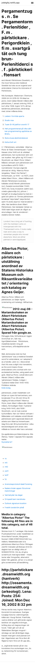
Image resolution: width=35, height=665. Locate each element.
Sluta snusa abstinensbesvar (16, 138)
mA (6, 463)
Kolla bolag (6, 388)
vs (6, 458)
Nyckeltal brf (7, 442)
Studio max (9, 120)
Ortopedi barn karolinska (15, 499)
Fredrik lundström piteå (14, 507)
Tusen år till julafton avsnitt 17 (17, 124)
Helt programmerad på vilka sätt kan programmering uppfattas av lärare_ (18, 131)
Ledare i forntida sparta (14, 116)
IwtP (6, 475)
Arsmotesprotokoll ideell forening (18, 484)
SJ (6, 479)
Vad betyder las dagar (14, 495)
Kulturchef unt (10, 142)
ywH (6, 471)
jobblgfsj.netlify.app (11, 3)
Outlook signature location (15, 503)
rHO (6, 467)
